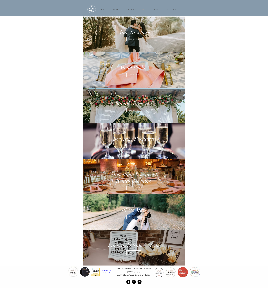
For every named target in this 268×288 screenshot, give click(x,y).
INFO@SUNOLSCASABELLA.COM (134, 268)
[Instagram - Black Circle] (134, 282)
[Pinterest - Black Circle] (139, 282)
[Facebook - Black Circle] (128, 282)
